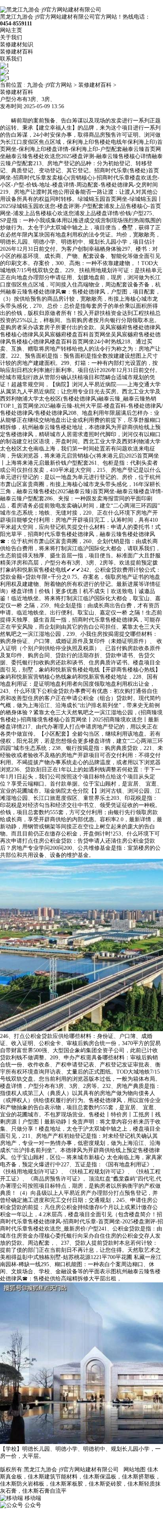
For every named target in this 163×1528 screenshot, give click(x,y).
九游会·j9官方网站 (49, 85)
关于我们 (11, 37)
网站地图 (134, 1470)
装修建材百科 (16, 52)
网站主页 (11, 30)
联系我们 (11, 59)
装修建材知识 (16, 45)
